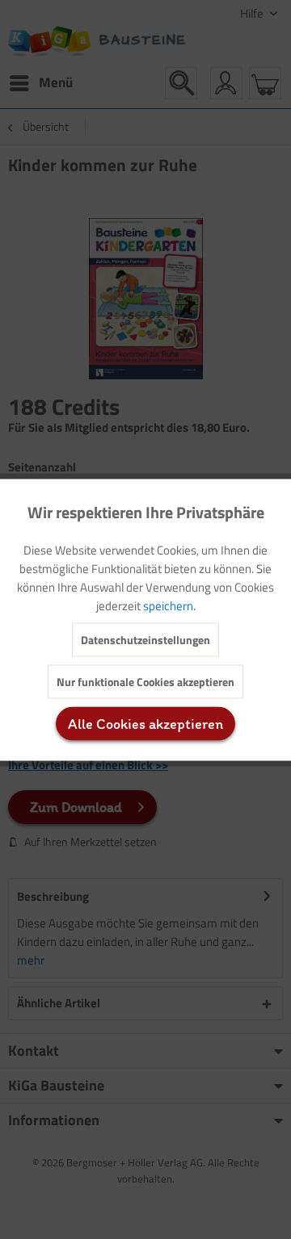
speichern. (169, 605)
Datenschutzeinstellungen (145, 638)
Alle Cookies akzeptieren (145, 723)
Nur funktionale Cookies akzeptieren (145, 680)
